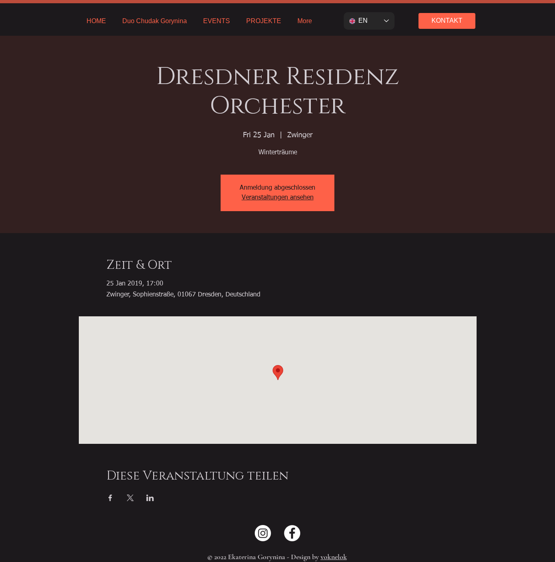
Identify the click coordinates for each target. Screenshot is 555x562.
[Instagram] (263, 533)
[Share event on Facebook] (110, 498)
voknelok (334, 556)
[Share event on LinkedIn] (150, 498)
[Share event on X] (130, 498)
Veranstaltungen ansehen (278, 198)
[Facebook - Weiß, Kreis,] (292, 533)
